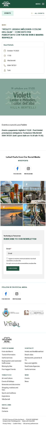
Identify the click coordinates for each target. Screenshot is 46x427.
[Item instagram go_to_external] (11, 192)
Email (8, 249)
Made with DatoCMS (28, 421)
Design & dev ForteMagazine (11, 421)
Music (4, 25)
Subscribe (12, 268)
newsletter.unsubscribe (29, 263)
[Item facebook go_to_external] (34, 192)
